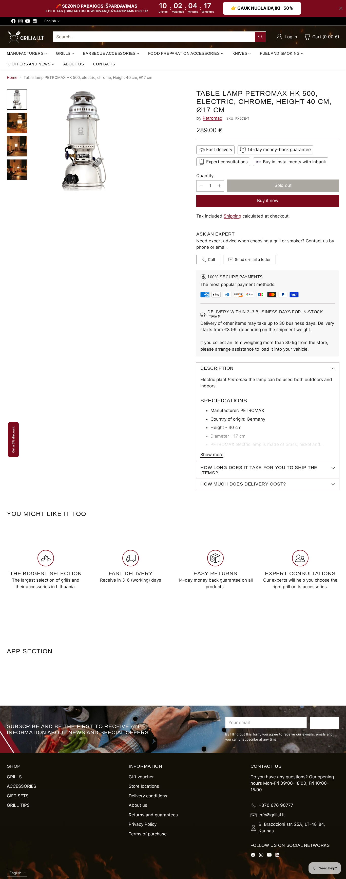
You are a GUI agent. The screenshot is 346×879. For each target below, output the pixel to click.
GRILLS (14, 776)
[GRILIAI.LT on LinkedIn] (34, 22)
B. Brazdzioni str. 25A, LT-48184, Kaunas (292, 827)
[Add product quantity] (219, 186)
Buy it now (267, 200)
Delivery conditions (148, 795)
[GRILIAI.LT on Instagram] (20, 22)
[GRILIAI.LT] (26, 37)
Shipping (232, 216)
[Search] (260, 36)
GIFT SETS (18, 795)
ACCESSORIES (21, 786)
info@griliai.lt (272, 814)
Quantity (205, 175)
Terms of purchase (148, 833)
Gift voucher (141, 776)
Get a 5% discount (13, 439)
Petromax (212, 118)
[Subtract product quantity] (201, 186)
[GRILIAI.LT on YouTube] (27, 22)
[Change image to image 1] (17, 99)
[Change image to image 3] (17, 146)
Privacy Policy (143, 824)
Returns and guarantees (153, 814)
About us (138, 805)
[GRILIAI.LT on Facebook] (13, 22)
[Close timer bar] (341, 8)
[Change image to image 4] (17, 169)
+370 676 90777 (276, 805)
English (50, 21)
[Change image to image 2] (17, 123)
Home (12, 77)
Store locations (144, 786)
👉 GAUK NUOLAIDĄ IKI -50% (262, 8)
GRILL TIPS (18, 805)
